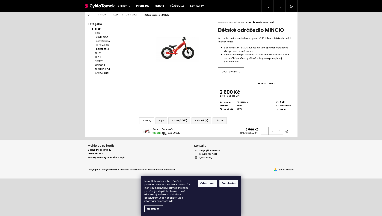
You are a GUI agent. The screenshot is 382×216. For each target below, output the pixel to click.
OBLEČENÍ (100, 65)
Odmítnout (207, 183)
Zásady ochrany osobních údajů (106, 157)
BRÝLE (98, 57)
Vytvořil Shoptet (286, 169)
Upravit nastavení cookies (161, 169)
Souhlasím (229, 183)
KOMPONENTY (102, 73)
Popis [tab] (161, 120)
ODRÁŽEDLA (102, 49)
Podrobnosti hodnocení (260, 22)
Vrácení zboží (95, 154)
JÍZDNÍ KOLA (102, 36)
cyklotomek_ (205, 157)
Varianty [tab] (146, 120)
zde (171, 201)
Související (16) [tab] (179, 120)
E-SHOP (96, 28)
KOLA (97, 33)
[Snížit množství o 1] (265, 131)
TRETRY (99, 61)
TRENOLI (271, 83)
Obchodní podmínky (99, 150)
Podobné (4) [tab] (201, 120)
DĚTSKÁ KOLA (102, 45)
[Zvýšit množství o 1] (279, 131)
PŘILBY (98, 53)
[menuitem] (124, 6)
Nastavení (153, 208)
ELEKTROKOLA (103, 40)
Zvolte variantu (231, 71)
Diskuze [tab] (219, 120)
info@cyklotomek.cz (209, 150)
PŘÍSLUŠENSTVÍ (102, 69)
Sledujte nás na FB (208, 153)
